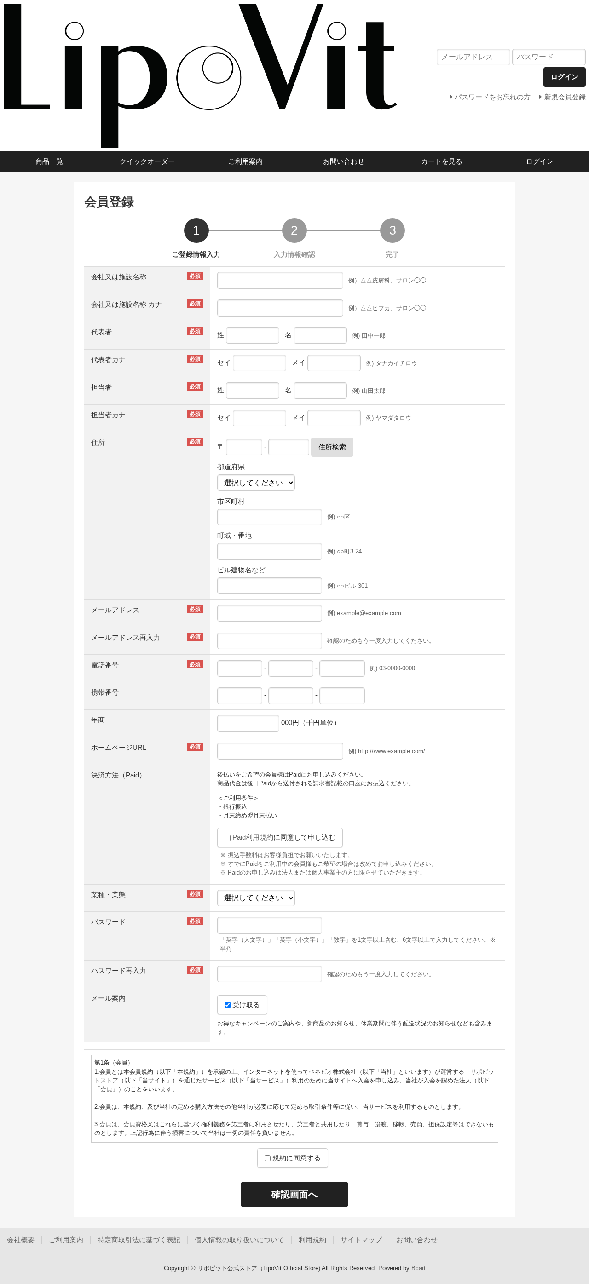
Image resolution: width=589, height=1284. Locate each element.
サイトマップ (361, 1240)
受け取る (245, 1004)
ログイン (540, 161)
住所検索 (332, 447)
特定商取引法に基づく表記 (139, 1240)
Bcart (418, 1268)
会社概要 (21, 1240)
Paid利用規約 (252, 837)
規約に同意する (296, 1158)
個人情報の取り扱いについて (239, 1240)
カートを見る (441, 161)
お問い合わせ (343, 161)
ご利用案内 (245, 161)
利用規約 (312, 1240)
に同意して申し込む (283, 837)
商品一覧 (49, 161)
